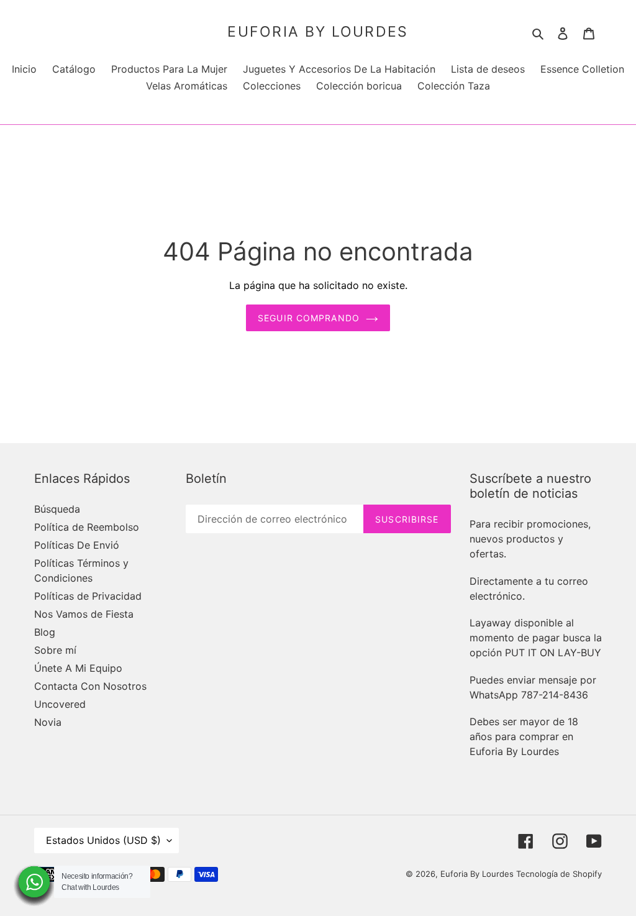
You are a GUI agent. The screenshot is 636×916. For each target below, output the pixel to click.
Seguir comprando (309, 318)
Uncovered (60, 704)
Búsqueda (57, 509)
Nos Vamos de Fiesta (84, 614)
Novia (47, 722)
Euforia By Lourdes (317, 32)
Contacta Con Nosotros (90, 686)
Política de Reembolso (86, 527)
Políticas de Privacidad (88, 596)
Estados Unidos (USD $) (103, 840)
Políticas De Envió (76, 545)
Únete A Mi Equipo (78, 668)
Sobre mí (55, 650)
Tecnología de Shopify (559, 874)
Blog (44, 632)
